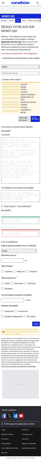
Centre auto (9, 311)
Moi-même (31, 316)
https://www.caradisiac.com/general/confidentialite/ (18, 366)
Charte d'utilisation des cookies (9, 448)
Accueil (3, 20)
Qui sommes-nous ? (27, 434)
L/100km (28, 300)
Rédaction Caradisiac (7, 434)
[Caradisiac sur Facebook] (4, 416)
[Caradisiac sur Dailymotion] (15, 416)
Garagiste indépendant (13, 316)
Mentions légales (6, 443)
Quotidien (8, 271)
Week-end (21, 271)
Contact (3, 429)
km (26, 260)
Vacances (33, 271)
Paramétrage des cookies (29, 448)
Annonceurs (25, 429)
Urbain (7, 283)
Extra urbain (18, 283)
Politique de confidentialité (29, 443)
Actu (23, 20)
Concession (23, 311)
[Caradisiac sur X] (10, 416)
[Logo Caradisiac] (21, 5)
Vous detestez (7, 227)
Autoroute (32, 283)
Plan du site (25, 439)
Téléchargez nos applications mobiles (19, 424)
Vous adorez (6, 214)
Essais (11, 20)
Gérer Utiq (4, 452)
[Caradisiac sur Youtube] (21, 416)
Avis (18, 20)
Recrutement (5, 439)
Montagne (9, 289)
